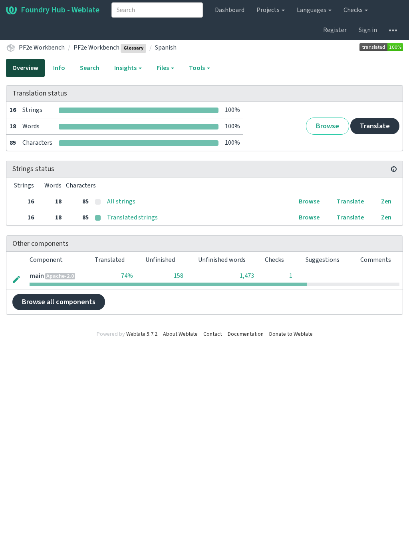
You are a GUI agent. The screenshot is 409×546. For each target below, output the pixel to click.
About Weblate (180, 334)
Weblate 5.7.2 (141, 334)
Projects (268, 10)
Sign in (368, 30)
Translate (375, 126)
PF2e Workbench (42, 47)
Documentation (246, 334)
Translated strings (132, 217)
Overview (25, 68)
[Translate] (16, 278)
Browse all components (58, 302)
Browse (327, 126)
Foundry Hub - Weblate (60, 10)
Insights (126, 68)
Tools (197, 68)
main (37, 275)
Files (163, 68)
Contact (212, 334)
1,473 (247, 275)
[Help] (393, 30)
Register (335, 30)
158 (178, 275)
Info (59, 68)
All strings (121, 201)
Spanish (166, 47)
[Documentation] (394, 169)
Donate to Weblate (291, 334)
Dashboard (229, 10)
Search (89, 68)
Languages (312, 10)
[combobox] (157, 10)
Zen (386, 201)
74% (127, 275)
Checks (353, 10)
